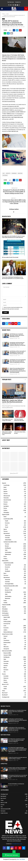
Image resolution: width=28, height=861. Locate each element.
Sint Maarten (8, 548)
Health (6, 520)
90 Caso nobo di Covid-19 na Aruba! (10, 257)
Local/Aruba (6, 485)
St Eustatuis (5, 609)
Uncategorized (5, 697)
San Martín (6, 506)
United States (8, 539)
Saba (6, 550)
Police (5, 556)
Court (6, 525)
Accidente (6, 676)
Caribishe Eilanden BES (9, 585)
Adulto (5, 688)
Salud (5, 487)
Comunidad (14, 173)
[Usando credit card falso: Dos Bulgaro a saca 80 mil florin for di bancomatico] (4, 769)
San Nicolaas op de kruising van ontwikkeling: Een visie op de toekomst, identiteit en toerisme (17, 344)
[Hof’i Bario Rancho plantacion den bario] (20, 414)
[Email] (23, 848)
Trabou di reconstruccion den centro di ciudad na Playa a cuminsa (17, 758)
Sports (5, 529)
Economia (6, 627)
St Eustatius (6, 512)
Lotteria (5, 630)
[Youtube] (19, 848)
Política (5, 510)
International (7, 533)
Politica (5, 621)
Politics (5, 558)
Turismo (6, 493)
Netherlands (8, 554)
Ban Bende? (5, 694)
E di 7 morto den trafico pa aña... (19, 432)
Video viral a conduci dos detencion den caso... (7, 433)
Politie (5, 600)
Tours (5, 644)
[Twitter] (8, 848)
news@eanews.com (17, 843)
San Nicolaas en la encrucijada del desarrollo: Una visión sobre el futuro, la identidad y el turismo (18, 361)
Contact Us (18, 2)
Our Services (10, 2)
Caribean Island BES (8, 541)
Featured (4, 604)
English (4, 514)
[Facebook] (4, 848)
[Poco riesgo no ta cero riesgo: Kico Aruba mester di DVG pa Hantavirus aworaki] (8, 414)
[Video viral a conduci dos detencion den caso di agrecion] (8, 426)
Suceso (4, 674)
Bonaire (5, 504)
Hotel (5, 638)
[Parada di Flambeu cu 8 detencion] (4, 785)
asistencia (5, 175)
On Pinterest (6, 448)
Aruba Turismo (5, 634)
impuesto (8, 173)
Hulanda (6, 665)
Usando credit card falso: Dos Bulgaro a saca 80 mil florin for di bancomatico (17, 768)
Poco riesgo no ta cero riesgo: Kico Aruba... (7, 419)
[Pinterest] (16, 848)
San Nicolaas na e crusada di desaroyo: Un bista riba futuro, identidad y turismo (17, 335)
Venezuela (6, 497)
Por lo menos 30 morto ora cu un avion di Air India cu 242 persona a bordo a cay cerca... (17, 776)
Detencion (6, 678)
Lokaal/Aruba (7, 562)
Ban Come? (5, 692)
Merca (5, 667)
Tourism (6, 531)
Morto (3, 684)
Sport (5, 573)
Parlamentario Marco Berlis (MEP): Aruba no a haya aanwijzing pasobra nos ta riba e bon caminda (14, 202)
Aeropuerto (6, 648)
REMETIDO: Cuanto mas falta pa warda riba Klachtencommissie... (12, 401)
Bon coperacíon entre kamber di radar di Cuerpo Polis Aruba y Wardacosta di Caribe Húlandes (13, 236)
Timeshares (6, 640)
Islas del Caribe (7, 499)
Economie (7, 567)
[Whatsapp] (14, 851)
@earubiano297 (14, 473)
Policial (5, 619)
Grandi (5, 686)
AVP (3, 173)
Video (3, 690)
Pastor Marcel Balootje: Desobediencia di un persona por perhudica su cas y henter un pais (12, 277)
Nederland (7, 598)
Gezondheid (8, 564)
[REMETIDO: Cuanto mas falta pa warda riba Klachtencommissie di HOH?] (14, 391)
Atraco (5, 680)
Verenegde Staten (9, 583)
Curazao (6, 502)
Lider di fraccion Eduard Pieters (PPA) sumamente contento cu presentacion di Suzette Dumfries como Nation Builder (18, 370)
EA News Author (6, 26)
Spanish (4, 483)
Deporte (5, 491)
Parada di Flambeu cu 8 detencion (16, 784)
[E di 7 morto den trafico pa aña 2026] (20, 426)
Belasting (20, 173)
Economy (7, 523)
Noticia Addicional (8, 632)
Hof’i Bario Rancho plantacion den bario (19, 419)
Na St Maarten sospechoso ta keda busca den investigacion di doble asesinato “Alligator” (16, 740)
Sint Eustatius (8, 552)
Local (3, 18)
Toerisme (6, 575)
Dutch (3, 560)
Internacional (7, 495)
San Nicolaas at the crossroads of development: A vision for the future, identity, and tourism (18, 352)
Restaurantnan (7, 642)
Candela (5, 682)
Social (5, 489)
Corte (5, 625)
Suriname (6, 669)
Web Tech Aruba (21, 859)
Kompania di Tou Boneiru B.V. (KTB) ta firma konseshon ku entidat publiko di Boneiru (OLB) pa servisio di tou (14, 192)
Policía (5, 508)
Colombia (7, 537)
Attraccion (6, 646)
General (5, 636)
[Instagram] (12, 848)
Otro (5, 671)
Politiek (5, 602)
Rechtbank (7, 571)
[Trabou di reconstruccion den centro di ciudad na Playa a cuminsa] (4, 759)
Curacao (7, 544)
